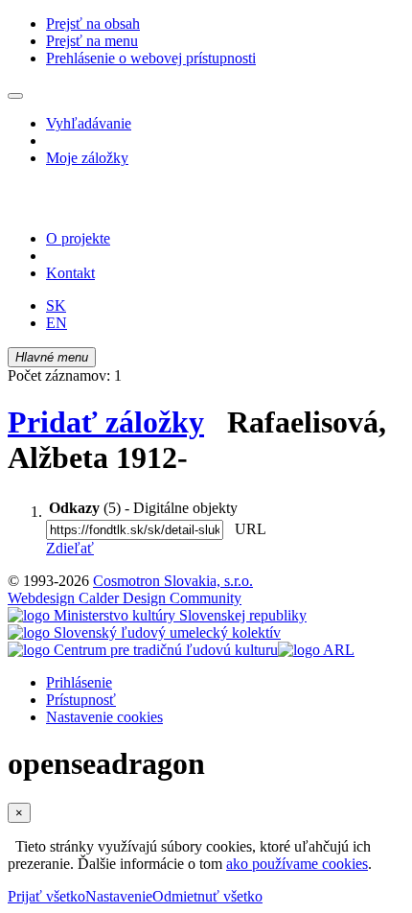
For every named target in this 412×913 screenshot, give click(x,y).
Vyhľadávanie (88, 123)
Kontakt (70, 273)
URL (246, 529)
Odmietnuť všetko (207, 896)
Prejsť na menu (92, 41)
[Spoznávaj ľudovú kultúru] (127, 206)
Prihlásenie (79, 682)
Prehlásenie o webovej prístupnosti (151, 58)
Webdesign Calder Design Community (124, 598)
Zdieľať (70, 548)
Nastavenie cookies (104, 717)
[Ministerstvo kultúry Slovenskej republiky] (157, 615)
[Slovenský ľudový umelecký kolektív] (144, 632)
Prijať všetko (46, 896)
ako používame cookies (297, 863)
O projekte (78, 238)
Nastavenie (118, 896)
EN (56, 323)
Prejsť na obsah (93, 23)
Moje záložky (87, 158)
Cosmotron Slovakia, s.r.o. (173, 581)
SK (56, 305)
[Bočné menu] (15, 96)
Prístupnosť (81, 699)
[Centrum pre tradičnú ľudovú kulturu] (143, 650)
